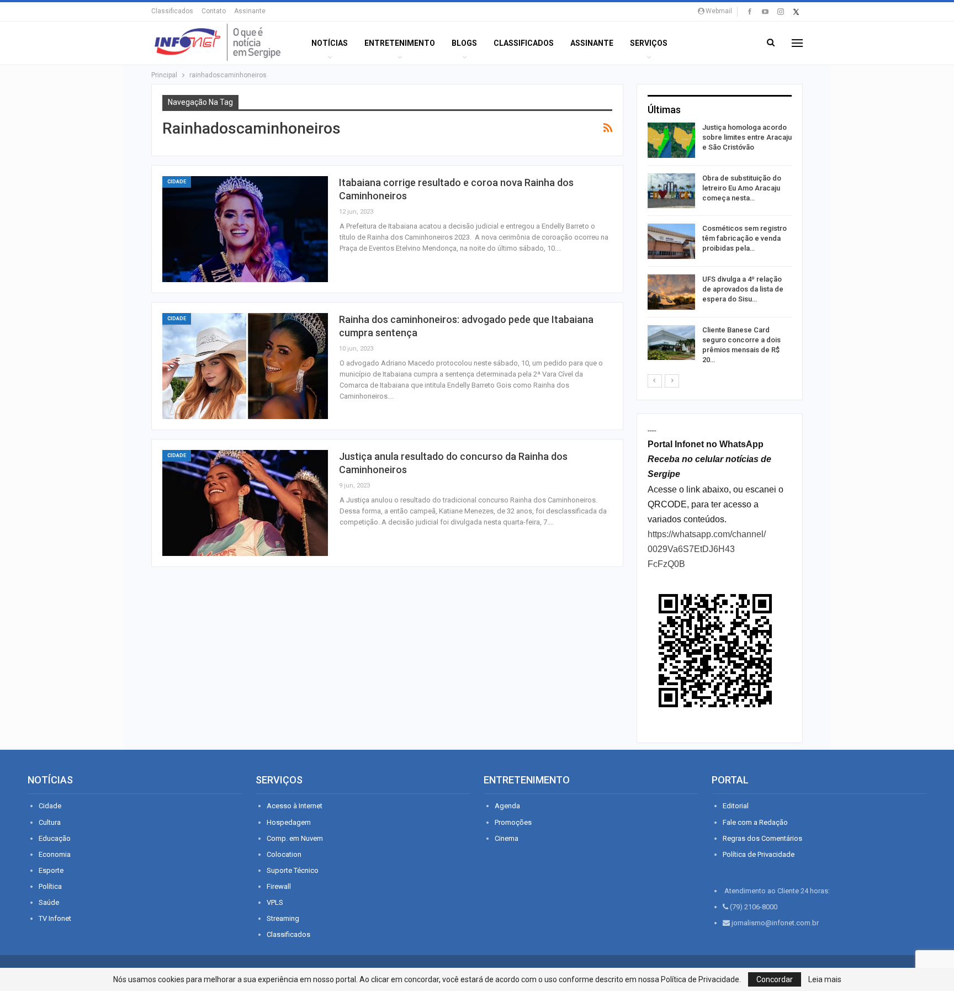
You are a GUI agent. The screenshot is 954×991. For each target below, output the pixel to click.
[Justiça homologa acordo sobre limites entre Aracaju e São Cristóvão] (671, 140)
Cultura (50, 822)
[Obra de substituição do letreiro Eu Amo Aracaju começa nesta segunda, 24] (671, 191)
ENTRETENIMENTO (399, 43)
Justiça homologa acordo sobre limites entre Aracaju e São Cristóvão (747, 137)
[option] (720, 246)
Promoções (513, 822)
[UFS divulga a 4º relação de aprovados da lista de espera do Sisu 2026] (671, 292)
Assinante (250, 11)
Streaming (283, 918)
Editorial (736, 806)
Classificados (172, 11)
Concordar (774, 979)
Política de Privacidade (758, 854)
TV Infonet (55, 918)
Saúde (49, 902)
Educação (55, 838)
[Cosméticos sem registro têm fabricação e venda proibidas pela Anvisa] (671, 241)
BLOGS (464, 43)
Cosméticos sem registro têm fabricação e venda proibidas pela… (744, 238)
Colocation (284, 854)
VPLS (275, 902)
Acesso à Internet (294, 806)
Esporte (51, 870)
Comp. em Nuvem (295, 838)
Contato (214, 11)
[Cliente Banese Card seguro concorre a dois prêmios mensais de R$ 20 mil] (671, 343)
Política (50, 886)
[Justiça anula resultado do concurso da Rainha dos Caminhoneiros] (245, 503)
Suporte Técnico (293, 870)
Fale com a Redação (755, 822)
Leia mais (824, 979)
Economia (55, 854)
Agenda (507, 806)
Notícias (329, 43)
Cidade (176, 181)
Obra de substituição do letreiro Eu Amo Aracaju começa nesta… (741, 188)
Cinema (506, 838)
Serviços (648, 43)
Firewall (279, 886)
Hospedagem (289, 822)
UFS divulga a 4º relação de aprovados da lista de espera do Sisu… (742, 289)
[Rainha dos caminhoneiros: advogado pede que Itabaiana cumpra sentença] (245, 366)
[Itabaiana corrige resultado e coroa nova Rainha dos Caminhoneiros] (245, 229)
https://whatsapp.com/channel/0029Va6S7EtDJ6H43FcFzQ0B (707, 549)
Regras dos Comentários (762, 838)
